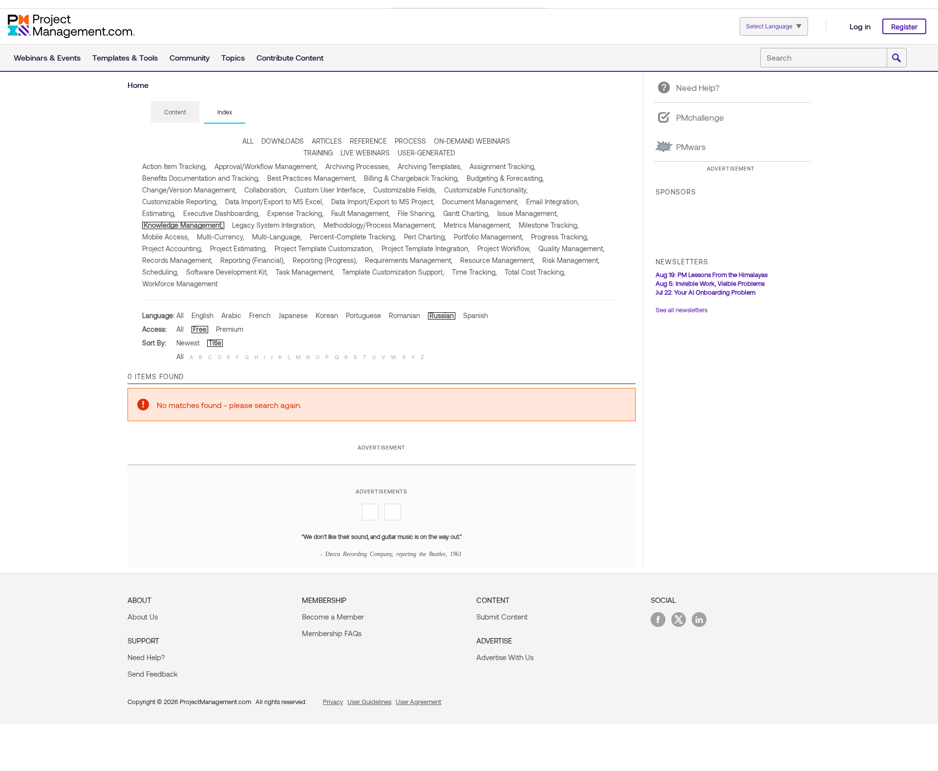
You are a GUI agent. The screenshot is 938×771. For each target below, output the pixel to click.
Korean (327, 315)
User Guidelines (369, 702)
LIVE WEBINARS (365, 153)
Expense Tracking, (295, 213)
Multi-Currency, (220, 237)
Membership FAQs (332, 633)
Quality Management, (571, 248)
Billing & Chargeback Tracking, (411, 178)
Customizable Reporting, (179, 201)
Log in (860, 26)
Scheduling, (160, 272)
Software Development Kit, (227, 272)
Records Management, (177, 260)
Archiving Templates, (430, 166)
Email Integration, (552, 201)
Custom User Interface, (330, 190)
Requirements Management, (408, 260)
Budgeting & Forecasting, (505, 178)
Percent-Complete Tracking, (353, 237)
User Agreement (418, 702)
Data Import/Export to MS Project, (382, 201)
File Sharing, (416, 213)
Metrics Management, (477, 225)
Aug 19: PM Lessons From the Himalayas (711, 274)
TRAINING (318, 153)
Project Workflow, (504, 248)
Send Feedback (153, 673)
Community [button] (190, 57)
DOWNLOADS (282, 141)
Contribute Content (289, 57)
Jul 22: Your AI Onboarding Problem (705, 292)
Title (215, 343)
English (202, 315)
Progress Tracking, (559, 237)
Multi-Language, (277, 237)
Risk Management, (570, 260)
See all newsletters (681, 310)
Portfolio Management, (488, 237)
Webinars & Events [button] (47, 57)
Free (200, 329)
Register (904, 26)
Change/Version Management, (189, 190)
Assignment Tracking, (502, 166)
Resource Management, (497, 260)
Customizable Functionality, (486, 190)
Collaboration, (265, 190)
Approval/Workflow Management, (266, 166)
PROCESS (410, 141)
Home (138, 84)
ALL (248, 141)
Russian (441, 315)
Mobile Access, (165, 237)
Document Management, (480, 201)
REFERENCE (368, 141)
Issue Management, (527, 213)
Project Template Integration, (425, 248)
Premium (229, 329)
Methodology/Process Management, (379, 225)
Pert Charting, (425, 237)
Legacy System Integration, (274, 225)
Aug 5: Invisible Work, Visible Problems (710, 283)
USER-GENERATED (426, 153)
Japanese (293, 315)
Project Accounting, (172, 248)
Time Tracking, (474, 272)
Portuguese (363, 315)
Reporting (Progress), (325, 260)
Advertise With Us (504, 657)
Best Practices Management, (311, 178)
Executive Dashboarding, (221, 213)
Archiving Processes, (357, 166)
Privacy (333, 702)
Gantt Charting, (466, 213)
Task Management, (305, 272)
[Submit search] (896, 58)
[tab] (175, 112)
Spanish (475, 315)
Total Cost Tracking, (535, 272)
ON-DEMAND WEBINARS (472, 141)
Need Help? (146, 657)
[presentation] (175, 112)
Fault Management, (360, 213)
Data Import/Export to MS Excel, (274, 201)
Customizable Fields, (404, 190)
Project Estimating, (238, 248)
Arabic (231, 315)
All (180, 315)
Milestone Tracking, (548, 225)
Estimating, (158, 213)
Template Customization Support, (393, 272)
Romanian (404, 315)
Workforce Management (179, 283)
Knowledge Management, (183, 225)
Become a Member (333, 616)
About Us (143, 616)
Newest (187, 343)
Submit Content (502, 616)
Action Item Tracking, (174, 166)
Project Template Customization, (324, 248)
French (260, 315)
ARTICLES (327, 141)
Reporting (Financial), (252, 260)
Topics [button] (233, 57)
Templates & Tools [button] (125, 57)
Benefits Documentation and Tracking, (200, 178)
